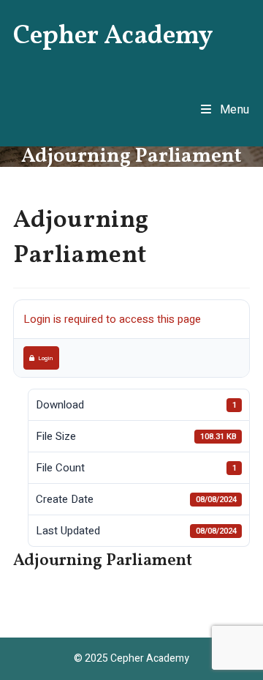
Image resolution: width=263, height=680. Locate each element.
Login (45, 358)
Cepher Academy (113, 36)
